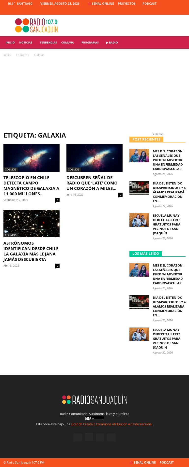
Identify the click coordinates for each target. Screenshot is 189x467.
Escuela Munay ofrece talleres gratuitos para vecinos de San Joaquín (166, 224)
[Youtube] (182, 11)
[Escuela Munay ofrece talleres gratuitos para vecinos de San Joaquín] (139, 220)
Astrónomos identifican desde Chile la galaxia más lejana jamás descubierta (31, 251)
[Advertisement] (94, 94)
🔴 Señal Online (100, 3)
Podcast (149, 3)
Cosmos (10, 169)
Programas (90, 42)
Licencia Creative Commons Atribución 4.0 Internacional (111, 424)
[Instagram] (165, 11)
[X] (173, 11)
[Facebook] (157, 11)
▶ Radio (112, 42)
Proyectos (127, 3)
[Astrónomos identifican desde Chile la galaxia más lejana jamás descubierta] (31, 224)
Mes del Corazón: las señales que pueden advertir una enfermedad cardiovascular (168, 160)
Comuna (67, 42)
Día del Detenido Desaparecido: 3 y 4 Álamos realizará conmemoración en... (169, 192)
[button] (180, 42)
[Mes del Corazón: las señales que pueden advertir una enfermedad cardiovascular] (139, 155)
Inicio (10, 42)
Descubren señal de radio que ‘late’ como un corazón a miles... (92, 183)
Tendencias (48, 42)
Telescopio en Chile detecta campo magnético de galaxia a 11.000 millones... (31, 186)
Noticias (25, 42)
